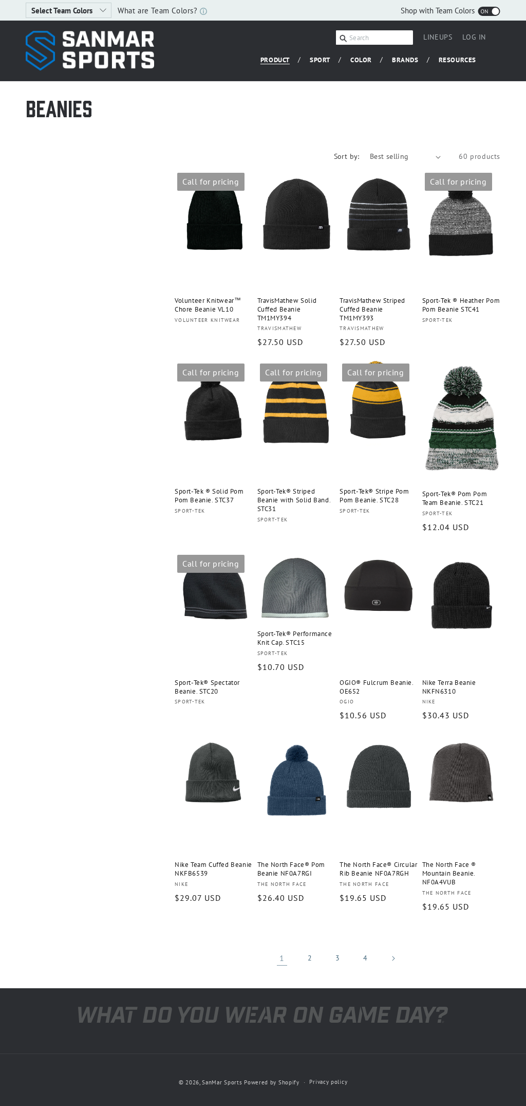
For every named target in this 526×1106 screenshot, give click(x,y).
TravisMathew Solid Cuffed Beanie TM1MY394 (287, 309)
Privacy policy (328, 1081)
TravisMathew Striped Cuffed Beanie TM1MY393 (372, 309)
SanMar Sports (222, 1082)
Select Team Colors (63, 10)
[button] (279, 60)
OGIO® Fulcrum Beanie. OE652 (377, 687)
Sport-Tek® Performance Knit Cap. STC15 (294, 638)
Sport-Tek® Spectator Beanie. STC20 (207, 687)
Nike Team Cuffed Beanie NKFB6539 (213, 869)
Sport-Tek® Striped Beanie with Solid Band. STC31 (294, 500)
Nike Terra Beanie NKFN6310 (449, 687)
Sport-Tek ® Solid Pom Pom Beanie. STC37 (209, 495)
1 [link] (282, 958)
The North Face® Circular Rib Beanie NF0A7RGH (378, 869)
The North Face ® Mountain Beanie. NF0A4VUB (449, 873)
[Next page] (393, 958)
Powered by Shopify (271, 1082)
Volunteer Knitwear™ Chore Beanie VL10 (208, 305)
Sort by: (347, 156)
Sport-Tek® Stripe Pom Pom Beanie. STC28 (374, 495)
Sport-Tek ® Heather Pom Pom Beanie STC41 (461, 305)
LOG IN (474, 38)
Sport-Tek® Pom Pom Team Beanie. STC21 (454, 498)
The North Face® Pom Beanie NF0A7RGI (291, 869)
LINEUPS (437, 37)
